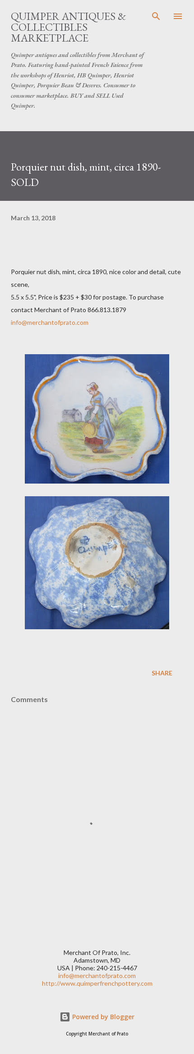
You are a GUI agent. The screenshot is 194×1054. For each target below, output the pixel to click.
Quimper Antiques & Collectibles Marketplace (68, 27)
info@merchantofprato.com (49, 322)
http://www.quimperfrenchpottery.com (97, 983)
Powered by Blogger (102, 1016)
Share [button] (162, 673)
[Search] (156, 16)
